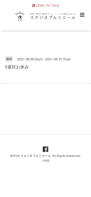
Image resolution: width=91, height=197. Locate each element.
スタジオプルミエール (35, 156)
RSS (46, 160)
